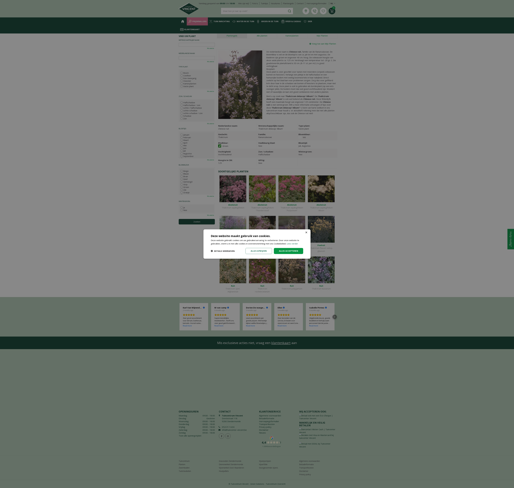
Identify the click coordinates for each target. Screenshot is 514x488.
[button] (223, 250)
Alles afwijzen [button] (259, 251)
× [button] (306, 233)
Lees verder (292, 243)
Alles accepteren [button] (288, 251)
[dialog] (257, 244)
